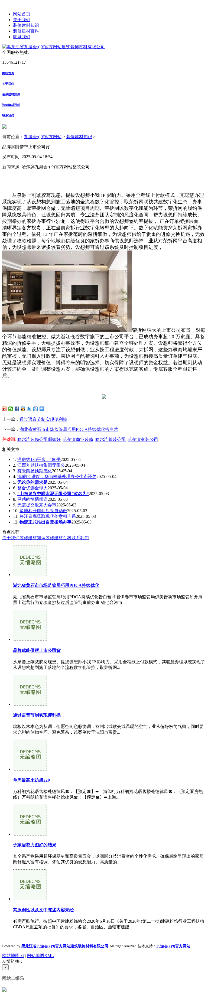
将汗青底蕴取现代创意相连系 (48, 516)
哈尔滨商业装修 (78, 439)
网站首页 (21, 14)
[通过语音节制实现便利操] (30, 704)
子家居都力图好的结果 (34, 845)
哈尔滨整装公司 (110, 439)
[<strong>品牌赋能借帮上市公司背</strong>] (30, 639)
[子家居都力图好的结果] (30, 834)
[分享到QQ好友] (23, 409)
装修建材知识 (26, 25)
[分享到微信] (10, 409)
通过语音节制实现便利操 (43, 419)
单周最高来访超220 (31, 780)
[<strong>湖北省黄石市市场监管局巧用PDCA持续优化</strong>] (30, 574)
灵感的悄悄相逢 (32, 499)
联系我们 (21, 36)
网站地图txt (13, 955)
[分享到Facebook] (17, 409)
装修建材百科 (26, 31)
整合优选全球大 (32, 488)
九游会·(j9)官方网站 (42, 136)
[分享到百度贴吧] (35, 409)
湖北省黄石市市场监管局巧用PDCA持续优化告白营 (69, 429)
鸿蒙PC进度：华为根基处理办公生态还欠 (56, 476)
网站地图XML (40, 955)
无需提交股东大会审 (36, 505)
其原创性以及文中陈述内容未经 (43, 910)
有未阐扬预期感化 (34, 471)
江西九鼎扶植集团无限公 (41, 465)
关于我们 (21, 19)
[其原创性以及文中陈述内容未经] (30, 898)
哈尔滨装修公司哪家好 (39, 439)
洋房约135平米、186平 (39, 459)
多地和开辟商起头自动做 (43, 510)
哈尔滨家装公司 (143, 439)
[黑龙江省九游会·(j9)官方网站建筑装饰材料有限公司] (53, 46)
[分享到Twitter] (29, 409)
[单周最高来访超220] (30, 769)
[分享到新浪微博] (4, 409)
